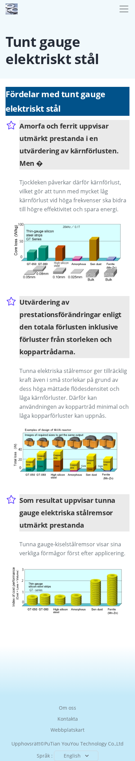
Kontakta (67, 719)
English (72, 755)
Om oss (67, 707)
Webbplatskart (67, 730)
